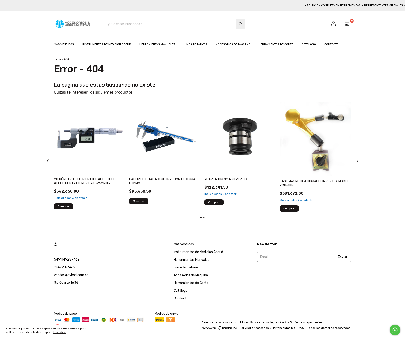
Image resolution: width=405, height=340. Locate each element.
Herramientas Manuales (157, 44)
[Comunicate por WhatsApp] (395, 330)
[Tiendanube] (220, 329)
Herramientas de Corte (276, 44)
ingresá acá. (278, 322)
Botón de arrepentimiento (307, 322)
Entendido (59, 332)
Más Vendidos (64, 44)
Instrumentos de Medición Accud (106, 44)
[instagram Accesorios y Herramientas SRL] (55, 244)
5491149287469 (67, 259)
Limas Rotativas (195, 44)
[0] (346, 24)
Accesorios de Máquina (233, 44)
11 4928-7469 (64, 267)
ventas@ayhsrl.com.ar (71, 275)
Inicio (57, 59)
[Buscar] (240, 24)
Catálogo (309, 44)
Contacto (331, 44)
